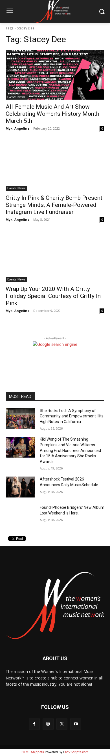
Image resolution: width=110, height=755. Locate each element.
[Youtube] (75, 724)
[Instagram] (48, 724)
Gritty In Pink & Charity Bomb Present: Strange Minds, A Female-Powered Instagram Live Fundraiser (55, 204)
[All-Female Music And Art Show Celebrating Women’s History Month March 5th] (55, 75)
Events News (16, 97)
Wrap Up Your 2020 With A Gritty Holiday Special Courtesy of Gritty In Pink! (53, 296)
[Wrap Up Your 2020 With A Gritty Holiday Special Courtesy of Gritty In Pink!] (55, 257)
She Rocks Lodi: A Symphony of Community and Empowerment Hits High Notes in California (72, 416)
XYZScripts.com (77, 752)
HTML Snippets (32, 752)
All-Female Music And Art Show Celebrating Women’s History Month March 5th (52, 113)
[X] (61, 724)
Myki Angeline (17, 128)
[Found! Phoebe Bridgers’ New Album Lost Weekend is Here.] (20, 515)
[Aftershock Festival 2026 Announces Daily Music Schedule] (20, 487)
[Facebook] (34, 724)
